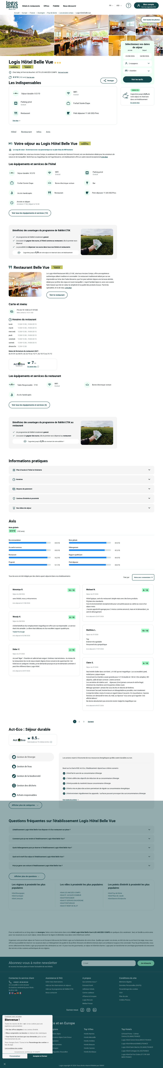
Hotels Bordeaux (90, 1052)
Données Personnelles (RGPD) (130, 985)
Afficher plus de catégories (23, 805)
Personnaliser (15, 1056)
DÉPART (144, 50)
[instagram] (88, 1010)
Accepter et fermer (40, 1056)
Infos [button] (39, 131)
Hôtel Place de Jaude (116, 896)
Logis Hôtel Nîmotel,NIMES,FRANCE (134, 1043)
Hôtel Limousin (17, 898)
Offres (46, 6)
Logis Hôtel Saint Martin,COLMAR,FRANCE (137, 1047)
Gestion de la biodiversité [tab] (29, 776)
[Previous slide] (12, 284)
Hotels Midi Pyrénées (54, 1044)
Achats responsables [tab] (27, 795)
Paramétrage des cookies (128, 989)
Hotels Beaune (89, 1044)
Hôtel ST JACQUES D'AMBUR (70, 895)
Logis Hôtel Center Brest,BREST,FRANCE (136, 1040)
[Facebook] (82, 1010)
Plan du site (123, 996)
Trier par (126, 577)
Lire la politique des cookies (13, 1048)
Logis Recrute (87, 1000)
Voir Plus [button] (15, 120)
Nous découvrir (69, 6)
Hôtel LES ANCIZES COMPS (70, 892)
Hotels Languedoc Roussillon (57, 1052)
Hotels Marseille (90, 1037)
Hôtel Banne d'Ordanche (117, 898)
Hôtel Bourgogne (18, 893)
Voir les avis (30, 77)
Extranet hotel (87, 985)
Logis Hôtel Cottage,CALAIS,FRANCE (135, 1051)
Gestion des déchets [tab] (26, 785)
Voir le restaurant (57, 295)
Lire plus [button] (104, 157)
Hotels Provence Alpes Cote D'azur (59, 1037)
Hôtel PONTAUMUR (67, 898)
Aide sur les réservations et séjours (58, 985)
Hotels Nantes (89, 1034)
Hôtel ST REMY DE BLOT (69, 906)
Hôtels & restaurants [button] (31, 6)
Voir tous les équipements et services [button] (30, 213)
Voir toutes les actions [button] (70, 800)
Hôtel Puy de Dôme (115, 893)
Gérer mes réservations (54, 982)
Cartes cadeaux (88, 992)
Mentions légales (125, 982)
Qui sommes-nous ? (89, 982)
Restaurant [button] (26, 131)
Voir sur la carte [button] (63, 72)
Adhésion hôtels (88, 989)
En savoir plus (32, 366)
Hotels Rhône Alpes (53, 1034)
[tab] (21, 295)
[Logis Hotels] (12, 5)
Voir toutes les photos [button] (151, 20)
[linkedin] (94, 1010)
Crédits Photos (124, 1000)
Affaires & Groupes (89, 996)
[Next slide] (38, 284)
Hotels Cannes (89, 1048)
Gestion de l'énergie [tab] (26, 756)
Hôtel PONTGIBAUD (67, 903)
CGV (121, 992)
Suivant (89, 721)
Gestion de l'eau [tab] (24, 766)
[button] (5, 1064)
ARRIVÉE (130, 50)
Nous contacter (51, 992)
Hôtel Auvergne (17, 896)
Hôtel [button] (13, 131)
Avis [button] (48, 131)
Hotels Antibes (89, 1041)
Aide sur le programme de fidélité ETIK (59, 989)
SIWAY (101, 1065)
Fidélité (56, 6)
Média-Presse (87, 1003)
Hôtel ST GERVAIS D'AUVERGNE (71, 900)
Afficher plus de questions (25, 876)
